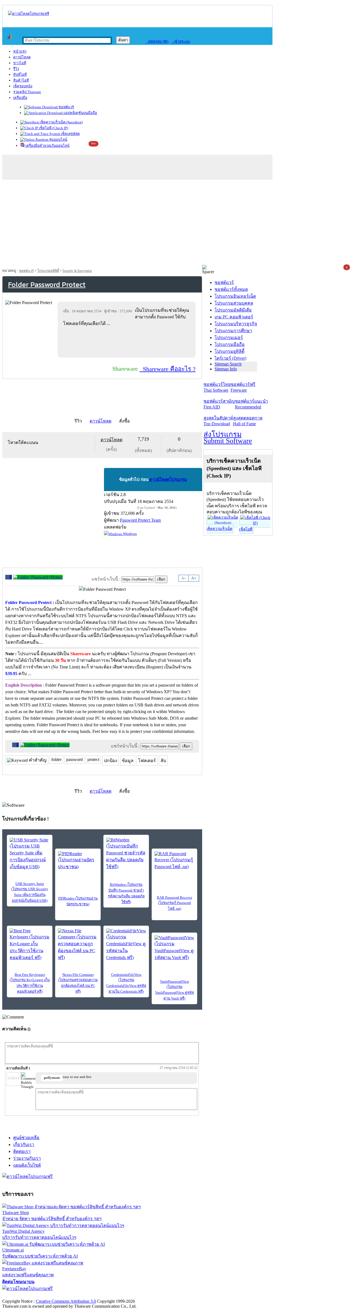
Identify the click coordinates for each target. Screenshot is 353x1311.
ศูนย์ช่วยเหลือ (26, 1137)
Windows (129, 534)
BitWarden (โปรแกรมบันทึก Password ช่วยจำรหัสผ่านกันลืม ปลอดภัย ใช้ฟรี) (126, 893)
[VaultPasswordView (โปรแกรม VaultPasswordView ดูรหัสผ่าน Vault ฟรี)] (174, 948)
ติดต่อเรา (22, 1151)
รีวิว (16, 69)
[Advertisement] (176, 223)
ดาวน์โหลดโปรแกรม (168, 479)
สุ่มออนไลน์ (57, 139)
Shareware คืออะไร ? (168, 368)
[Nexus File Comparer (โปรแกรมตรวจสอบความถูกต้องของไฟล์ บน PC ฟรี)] (78, 944)
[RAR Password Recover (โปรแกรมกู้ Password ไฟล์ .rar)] (174, 860)
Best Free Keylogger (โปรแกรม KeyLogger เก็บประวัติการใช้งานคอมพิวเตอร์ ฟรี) (30, 983)
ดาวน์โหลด (22, 57)
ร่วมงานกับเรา (27, 1158)
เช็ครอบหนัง (22, 86)
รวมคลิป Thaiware (27, 92)
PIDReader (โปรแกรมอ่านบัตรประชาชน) (78, 901)
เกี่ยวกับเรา (23, 1144)
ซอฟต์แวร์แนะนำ (251, 404)
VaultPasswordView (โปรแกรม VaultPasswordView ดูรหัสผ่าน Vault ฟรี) (174, 989)
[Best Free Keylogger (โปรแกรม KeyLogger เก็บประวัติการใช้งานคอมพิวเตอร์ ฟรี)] (30, 944)
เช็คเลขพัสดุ (70, 134)
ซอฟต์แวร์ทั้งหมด (231, 289)
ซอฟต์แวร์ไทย (217, 387)
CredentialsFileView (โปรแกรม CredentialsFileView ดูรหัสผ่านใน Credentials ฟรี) (126, 983)
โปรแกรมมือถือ (230, 344)
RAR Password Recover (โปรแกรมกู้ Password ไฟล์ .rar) (174, 903)
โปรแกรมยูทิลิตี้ (48, 271)
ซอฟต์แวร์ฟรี (243, 387)
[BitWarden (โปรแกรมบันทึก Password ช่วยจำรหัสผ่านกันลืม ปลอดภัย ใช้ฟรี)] (126, 854)
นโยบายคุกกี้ (114, 1295)
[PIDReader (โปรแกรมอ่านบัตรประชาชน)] (78, 860)
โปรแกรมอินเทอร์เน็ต (235, 296)
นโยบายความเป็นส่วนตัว (73, 1295)
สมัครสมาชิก (157, 41)
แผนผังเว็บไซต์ (27, 1165)
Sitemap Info (226, 369)
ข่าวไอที (19, 63)
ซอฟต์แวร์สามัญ (219, 404)
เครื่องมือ (20, 98)
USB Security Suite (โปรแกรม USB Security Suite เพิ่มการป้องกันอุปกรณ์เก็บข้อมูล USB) (29, 892)
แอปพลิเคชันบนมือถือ (80, 113)
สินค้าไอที (21, 80)
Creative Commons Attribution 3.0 (66, 1301)
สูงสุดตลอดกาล (248, 421)
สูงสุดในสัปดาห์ (218, 421)
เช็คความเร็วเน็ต (219, 529)
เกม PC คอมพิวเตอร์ (234, 317)
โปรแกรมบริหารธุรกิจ (236, 323)
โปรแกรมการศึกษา (233, 330)
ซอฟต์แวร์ (66, 107)
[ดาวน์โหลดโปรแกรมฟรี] (28, 14)
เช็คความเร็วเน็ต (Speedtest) (61, 122)
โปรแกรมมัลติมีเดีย (233, 310)
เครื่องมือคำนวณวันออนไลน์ (47, 145)
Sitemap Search (228, 364)
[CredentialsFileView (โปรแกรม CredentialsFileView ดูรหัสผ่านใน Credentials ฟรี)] (126, 944)
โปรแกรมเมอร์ (229, 337)
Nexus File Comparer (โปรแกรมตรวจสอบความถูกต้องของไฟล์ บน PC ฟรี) (78, 983)
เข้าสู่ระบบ (180, 41)
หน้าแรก (19, 51)
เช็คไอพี (245, 529)
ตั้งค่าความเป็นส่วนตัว (23, 1295)
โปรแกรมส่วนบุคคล (234, 303)
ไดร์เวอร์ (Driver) (230, 358)
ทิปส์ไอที (20, 74)
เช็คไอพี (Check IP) (53, 128)
